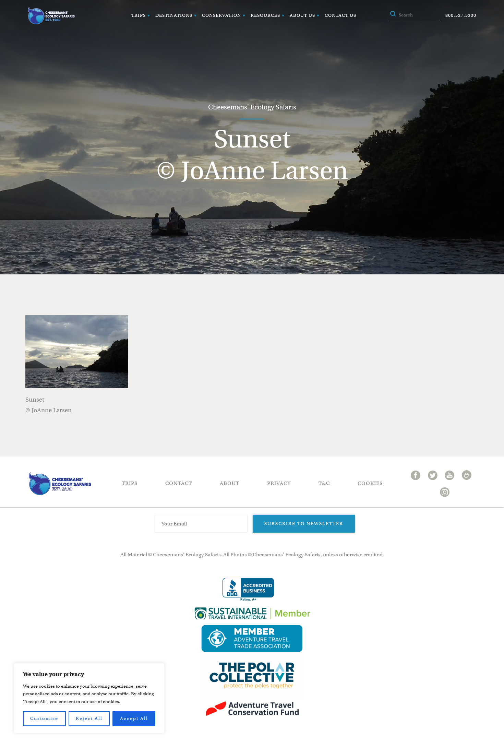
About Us (302, 15)
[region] (89, 698)
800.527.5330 (460, 15)
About (229, 483)
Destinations (173, 15)
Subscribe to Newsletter (303, 523)
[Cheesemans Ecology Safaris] (51, 15)
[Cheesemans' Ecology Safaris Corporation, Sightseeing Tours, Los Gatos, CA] (248, 590)
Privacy (279, 483)
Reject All (89, 718)
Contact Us (340, 15)
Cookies (370, 483)
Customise (44, 718)
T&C (324, 483)
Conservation (221, 15)
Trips (138, 15)
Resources (265, 15)
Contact (178, 483)
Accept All (134, 718)
